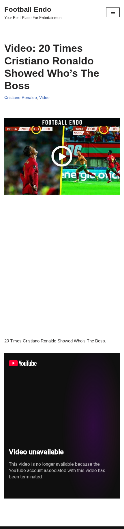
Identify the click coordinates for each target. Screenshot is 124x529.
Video (44, 97)
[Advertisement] (62, 276)
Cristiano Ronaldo (20, 97)
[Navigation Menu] (113, 12)
